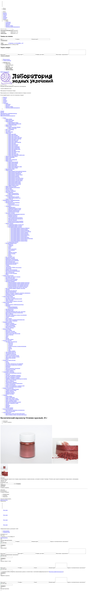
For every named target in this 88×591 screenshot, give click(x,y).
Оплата (4, 18)
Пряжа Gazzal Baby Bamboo (14, 127)
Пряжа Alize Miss (12, 150)
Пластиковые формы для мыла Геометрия (20, 230)
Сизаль (7, 317)
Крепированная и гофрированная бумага (15, 304)
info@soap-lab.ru (4, 537)
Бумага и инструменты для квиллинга (14, 383)
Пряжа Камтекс (9, 195)
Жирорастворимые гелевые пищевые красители (18, 282)
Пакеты (7, 404)
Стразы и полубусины (10, 384)
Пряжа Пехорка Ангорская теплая (15, 178)
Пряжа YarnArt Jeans (12, 165)
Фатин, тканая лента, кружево (12, 399)
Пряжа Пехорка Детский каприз (15, 180)
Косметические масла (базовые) (13, 202)
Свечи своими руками (8, 296)
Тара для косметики (10, 272)
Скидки (5, 15)
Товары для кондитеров (8, 275)
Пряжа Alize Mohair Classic (14, 151)
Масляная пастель (10, 309)
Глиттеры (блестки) (12, 219)
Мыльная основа (9, 201)
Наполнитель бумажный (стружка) (13, 402)
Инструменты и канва (10, 326)
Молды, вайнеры (9, 313)
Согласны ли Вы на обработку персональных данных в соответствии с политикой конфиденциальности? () (33, 571)
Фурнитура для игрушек (11, 332)
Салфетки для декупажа (11, 354)
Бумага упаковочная (10, 397)
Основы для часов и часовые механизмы (17, 346)
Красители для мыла (10, 213)
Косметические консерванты (12, 262)
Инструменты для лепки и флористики (14, 312)
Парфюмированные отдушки (14, 208)
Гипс (9, 349)
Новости (5, 14)
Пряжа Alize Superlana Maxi (14, 149)
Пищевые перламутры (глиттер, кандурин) (17, 287)
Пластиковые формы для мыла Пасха (19, 236)
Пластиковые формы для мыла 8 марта (19, 229)
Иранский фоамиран (12, 306)
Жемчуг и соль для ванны (11, 273)
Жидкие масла (11, 203)
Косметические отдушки (13, 211)
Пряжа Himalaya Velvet (13, 122)
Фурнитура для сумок (10, 369)
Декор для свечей (9, 299)
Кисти (7, 359)
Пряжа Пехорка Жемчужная (14, 181)
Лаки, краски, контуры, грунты (12, 356)
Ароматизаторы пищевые (11, 280)
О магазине (8, 22)
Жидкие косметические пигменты (15, 221)
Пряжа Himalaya (9, 121)
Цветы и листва (11, 253)
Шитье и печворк (7, 328)
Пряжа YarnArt (9, 160)
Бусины (7, 362)
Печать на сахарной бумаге (12, 279)
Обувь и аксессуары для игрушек (13, 333)
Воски (7, 274)
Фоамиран (8, 305)
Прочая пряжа (9, 188)
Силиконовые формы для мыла (15, 225)
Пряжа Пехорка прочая (13, 185)
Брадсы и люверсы (10, 381)
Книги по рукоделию (10, 411)
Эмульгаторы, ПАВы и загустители (13, 267)
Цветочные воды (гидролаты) (12, 260)
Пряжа (4, 117)
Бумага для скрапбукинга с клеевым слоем (15, 385)
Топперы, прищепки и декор (12, 403)
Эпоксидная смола (7, 412)
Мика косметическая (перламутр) (15, 218)
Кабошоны (8, 366)
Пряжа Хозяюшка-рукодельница (13, 187)
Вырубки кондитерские (11, 291)
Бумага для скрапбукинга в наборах (13, 386)
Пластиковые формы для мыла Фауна (19, 239)
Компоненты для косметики (12, 259)
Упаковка (5, 395)
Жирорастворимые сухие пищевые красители (18, 284)
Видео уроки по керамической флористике (15, 319)
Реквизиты (8, 23)
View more (5, 510)
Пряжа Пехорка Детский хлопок (15, 174)
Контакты (8, 24)
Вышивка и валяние (7, 322)
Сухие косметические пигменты (15, 217)
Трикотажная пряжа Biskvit (12, 156)
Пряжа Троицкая (9, 192)
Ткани (7, 335)
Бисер (7, 361)
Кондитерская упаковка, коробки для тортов (15, 288)
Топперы (8, 289)
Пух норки (8, 130)
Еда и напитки (11, 250)
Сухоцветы (8, 266)
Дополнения (8, 268)
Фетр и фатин (9, 318)
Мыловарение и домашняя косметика (11, 200)
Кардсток (8, 374)
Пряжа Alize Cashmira (13, 141)
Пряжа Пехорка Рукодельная (14, 184)
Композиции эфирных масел (14, 209)
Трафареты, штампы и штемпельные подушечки (16, 378)
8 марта (10, 246)
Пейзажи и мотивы (12, 252)
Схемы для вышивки (10, 325)
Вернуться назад (4, 500)
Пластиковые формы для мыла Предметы (20, 237)
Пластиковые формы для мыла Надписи (19, 233)
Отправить (3, 545)
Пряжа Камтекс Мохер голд (14, 197)
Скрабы (7, 265)
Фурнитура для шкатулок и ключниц (14, 364)
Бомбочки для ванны (10, 258)
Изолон (7, 303)
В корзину (18, 483)
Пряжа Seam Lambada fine (11, 159)
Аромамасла (8, 206)
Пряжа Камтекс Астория (13, 196)
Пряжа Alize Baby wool (13, 139)
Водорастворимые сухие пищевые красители (18, 286)
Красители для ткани (10, 331)
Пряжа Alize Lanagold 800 (14, 146)
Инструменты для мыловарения (13, 271)
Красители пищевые (10, 281)
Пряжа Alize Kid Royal (13, 144)
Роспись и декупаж (7, 340)
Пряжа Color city (9, 199)
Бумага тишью (9, 396)
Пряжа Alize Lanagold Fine (14, 148)
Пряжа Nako (8, 158)
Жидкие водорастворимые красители (16, 214)
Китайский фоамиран (13, 308)
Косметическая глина (10, 261)
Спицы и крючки (9, 189)
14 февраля (10, 245)
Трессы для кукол (9, 334)
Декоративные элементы (11, 382)
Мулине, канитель (10, 327)
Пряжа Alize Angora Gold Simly (15, 137)
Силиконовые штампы (13, 242)
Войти (2, 71)
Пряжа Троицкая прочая (13, 194)
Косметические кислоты (11, 264)
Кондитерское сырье (10, 295)
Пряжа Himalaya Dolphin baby (14, 123)
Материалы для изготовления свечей (14, 298)
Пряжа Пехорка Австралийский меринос (17, 171)
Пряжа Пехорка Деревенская (14, 173)
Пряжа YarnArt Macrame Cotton (15, 166)
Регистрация (6, 71)
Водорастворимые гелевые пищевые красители (18, 283)
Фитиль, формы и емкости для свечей (14, 301)
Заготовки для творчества (11, 341)
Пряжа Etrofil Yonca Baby (11, 124)
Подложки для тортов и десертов (13, 276)
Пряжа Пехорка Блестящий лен (15, 172)
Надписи (10, 255)
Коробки (7, 406)
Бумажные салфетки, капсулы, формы (14, 294)
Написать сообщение (5, 55)
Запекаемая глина (9, 310)
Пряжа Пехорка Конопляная (14, 182)
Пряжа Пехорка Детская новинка (15, 179)
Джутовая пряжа (9, 131)
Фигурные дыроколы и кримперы (13, 376)
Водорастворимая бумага (11, 243)
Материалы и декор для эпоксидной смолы (15, 413)
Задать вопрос (6, 530)
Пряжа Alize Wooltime (13, 135)
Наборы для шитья (10, 391)
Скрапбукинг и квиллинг (8, 371)
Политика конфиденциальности (13, 26)
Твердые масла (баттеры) (13, 204)
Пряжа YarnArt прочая (13, 162)
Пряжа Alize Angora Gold (13, 136)
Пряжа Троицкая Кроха (13, 193)
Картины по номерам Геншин (12, 389)
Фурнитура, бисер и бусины (9, 360)
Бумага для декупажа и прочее (12, 355)
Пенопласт (10, 342)
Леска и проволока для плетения (13, 368)
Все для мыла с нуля (10, 257)
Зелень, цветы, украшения (11, 320)
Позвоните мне (4, 40)
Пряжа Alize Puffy (12, 152)
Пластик (10, 348)
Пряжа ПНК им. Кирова (11, 186)
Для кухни (10, 344)
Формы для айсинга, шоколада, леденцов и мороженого (18, 293)
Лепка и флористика (7, 302)
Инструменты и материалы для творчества (15, 410)
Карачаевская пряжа (10, 168)
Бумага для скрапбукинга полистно (13, 373)
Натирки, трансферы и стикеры (13, 377)
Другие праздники (12, 248)
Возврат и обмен (9, 25)
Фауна (9, 254)
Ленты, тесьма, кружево (11, 379)
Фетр (7, 337)
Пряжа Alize (8, 133)
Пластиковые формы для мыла (15, 226)
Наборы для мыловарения (11, 269)
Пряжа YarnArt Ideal (12, 164)
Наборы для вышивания (11, 324)
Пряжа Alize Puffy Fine (13, 153)
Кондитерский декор (10, 277)
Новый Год (10, 244)
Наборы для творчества (8, 388)
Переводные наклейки (11, 357)
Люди (9, 251)
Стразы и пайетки (10, 370)
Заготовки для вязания (11, 191)
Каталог (5, 12)
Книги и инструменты (8, 408)
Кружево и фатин (9, 339)
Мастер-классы (6, 59)
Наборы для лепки (10, 393)
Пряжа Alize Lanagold (13, 145)
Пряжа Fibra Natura (10, 120)
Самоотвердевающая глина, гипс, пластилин (15, 311)
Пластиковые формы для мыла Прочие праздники (22, 238)
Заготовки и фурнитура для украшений (14, 363)
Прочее (7, 338)
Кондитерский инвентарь (11, 290)
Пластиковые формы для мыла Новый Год (20, 235)
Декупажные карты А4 (11, 352)
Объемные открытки (10, 392)
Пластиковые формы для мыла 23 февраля (20, 228)
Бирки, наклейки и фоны (11, 400)
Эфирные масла (11, 207)
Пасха (9, 247)
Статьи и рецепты (7, 60)
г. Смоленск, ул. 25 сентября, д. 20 (15, 43)
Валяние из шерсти (10, 323)
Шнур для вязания (10, 129)
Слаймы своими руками (11, 390)
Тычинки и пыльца (10, 316)
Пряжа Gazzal (9, 126)
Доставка (5, 17)
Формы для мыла (9, 223)
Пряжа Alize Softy (12, 134)
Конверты (8, 405)
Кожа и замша (9, 330)
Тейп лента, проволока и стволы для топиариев (16, 315)
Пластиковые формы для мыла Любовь (19, 232)
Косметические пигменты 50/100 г (15, 222)
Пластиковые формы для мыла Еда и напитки (21, 231)
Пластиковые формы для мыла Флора (19, 240)
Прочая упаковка (9, 407)
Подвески (10, 345)
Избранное (3, 485)
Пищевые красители (12, 216)
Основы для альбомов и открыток (13, 375)
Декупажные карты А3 (11, 353)
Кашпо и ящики (11, 351)
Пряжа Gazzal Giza (12, 128)
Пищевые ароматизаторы (13, 210)
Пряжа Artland (9, 119)
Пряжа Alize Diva (12, 143)
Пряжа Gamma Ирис (10, 157)
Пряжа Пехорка (9, 170)
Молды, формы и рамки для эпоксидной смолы (16, 414)
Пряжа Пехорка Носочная (14, 177)
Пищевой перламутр (12, 215)
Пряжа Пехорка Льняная (13, 175)
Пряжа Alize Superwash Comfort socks (16, 155)
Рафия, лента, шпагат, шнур (12, 398)
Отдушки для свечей (10, 297)
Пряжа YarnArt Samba (13, 167)
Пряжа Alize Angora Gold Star (14, 138)
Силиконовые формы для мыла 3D (16, 224)
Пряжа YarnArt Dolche (13, 163)
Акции (4, 16)
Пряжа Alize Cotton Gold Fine (14, 142)
